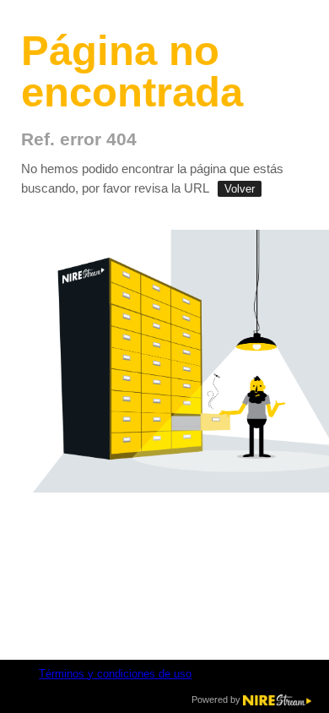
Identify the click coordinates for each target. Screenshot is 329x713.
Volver (239, 188)
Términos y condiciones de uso (115, 674)
